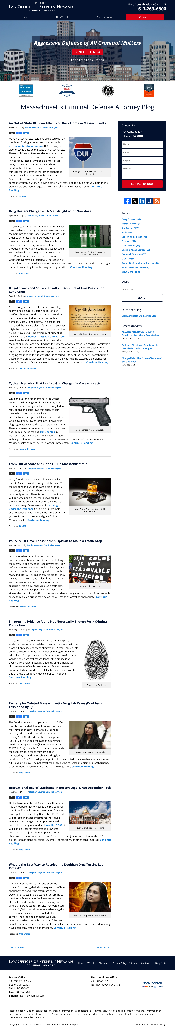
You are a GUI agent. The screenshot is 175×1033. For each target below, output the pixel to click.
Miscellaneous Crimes (136, 249)
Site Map (133, 963)
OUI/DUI (22, 196)
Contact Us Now (87, 52)
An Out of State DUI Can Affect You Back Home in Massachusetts (57, 123)
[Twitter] (135, 201)
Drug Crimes (24, 273)
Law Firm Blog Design (151, 1024)
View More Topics (131, 271)
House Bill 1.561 (52, 825)
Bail (127, 232)
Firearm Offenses (26, 449)
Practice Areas (104, 17)
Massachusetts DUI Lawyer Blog (139, 315)
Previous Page (20, 947)
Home (26, 17)
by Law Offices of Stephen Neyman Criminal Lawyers (147, 7)
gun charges (47, 431)
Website (92, 963)
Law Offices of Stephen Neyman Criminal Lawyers (53, 1024)
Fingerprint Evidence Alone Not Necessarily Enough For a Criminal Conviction (58, 623)
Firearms (129, 241)
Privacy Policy (119, 963)
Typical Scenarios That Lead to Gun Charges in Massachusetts (55, 383)
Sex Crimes (130, 228)
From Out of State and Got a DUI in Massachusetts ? (48, 464)
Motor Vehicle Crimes (135, 267)
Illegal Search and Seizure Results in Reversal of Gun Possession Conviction (56, 290)
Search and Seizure (27, 368)
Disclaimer (104, 963)
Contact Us (145, 17)
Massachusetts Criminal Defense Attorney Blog (41, 6)
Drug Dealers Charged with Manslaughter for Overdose (50, 211)
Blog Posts (160, 963)
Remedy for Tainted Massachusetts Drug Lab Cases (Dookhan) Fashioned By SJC (55, 705)
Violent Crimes (132, 223)
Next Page (102, 947)
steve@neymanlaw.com (31, 995)
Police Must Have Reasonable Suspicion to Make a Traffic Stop (55, 541)
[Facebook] (127, 201)
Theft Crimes (24, 683)
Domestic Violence (134, 254)
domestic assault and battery (46, 336)
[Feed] (156, 201)
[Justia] (149, 201)
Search (142, 297)
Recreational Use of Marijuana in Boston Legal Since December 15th (60, 787)
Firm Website (63, 17)
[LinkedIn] (142, 201)
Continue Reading (81, 267)
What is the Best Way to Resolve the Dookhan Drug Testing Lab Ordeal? (56, 866)
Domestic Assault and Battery (140, 262)
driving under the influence (26, 146)
